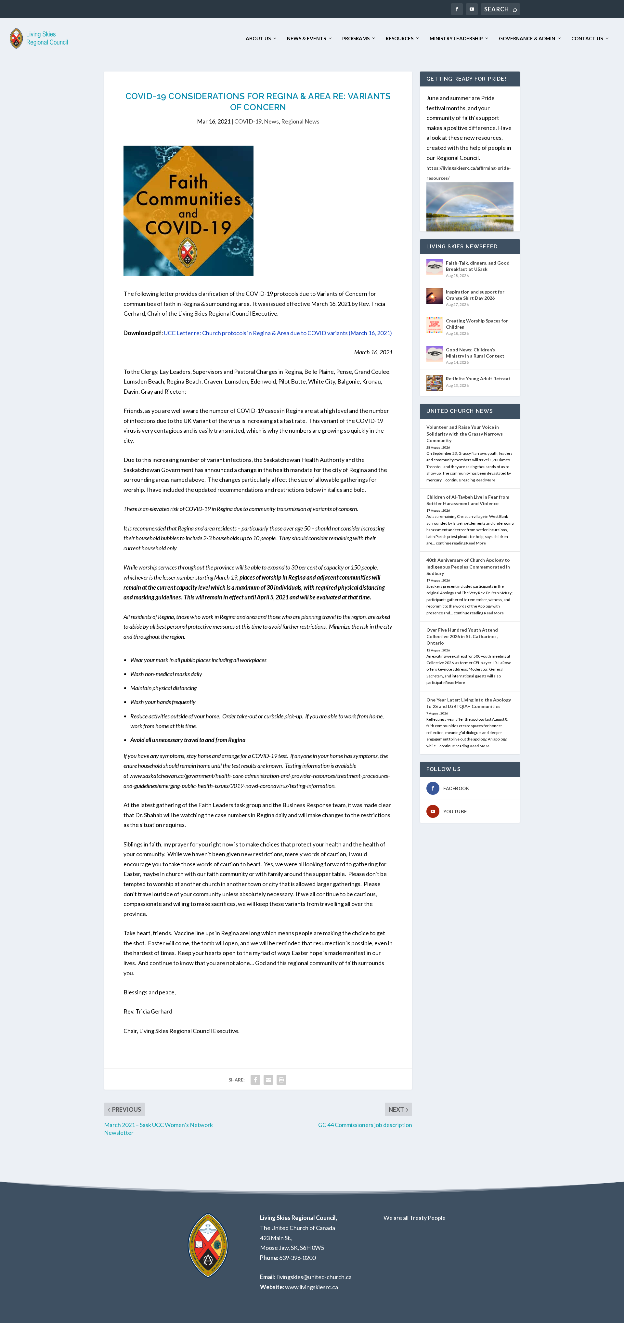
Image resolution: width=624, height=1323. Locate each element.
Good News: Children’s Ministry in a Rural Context (475, 352)
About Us (258, 38)
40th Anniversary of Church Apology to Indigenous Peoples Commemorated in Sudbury (468, 566)
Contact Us (587, 38)
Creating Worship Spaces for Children (477, 323)
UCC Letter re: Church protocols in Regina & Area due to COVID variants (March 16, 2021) (278, 332)
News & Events (306, 38)
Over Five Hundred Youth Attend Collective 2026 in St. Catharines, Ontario (462, 636)
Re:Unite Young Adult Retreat (478, 378)
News (271, 121)
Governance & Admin (527, 38)
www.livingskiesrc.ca (311, 1286)
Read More (485, 480)
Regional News (300, 121)
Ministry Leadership (456, 38)
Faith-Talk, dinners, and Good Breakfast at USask (478, 265)
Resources (399, 38)
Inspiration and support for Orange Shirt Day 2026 (475, 294)
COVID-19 (248, 121)
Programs (356, 38)
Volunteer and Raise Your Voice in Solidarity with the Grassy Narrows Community (464, 433)
